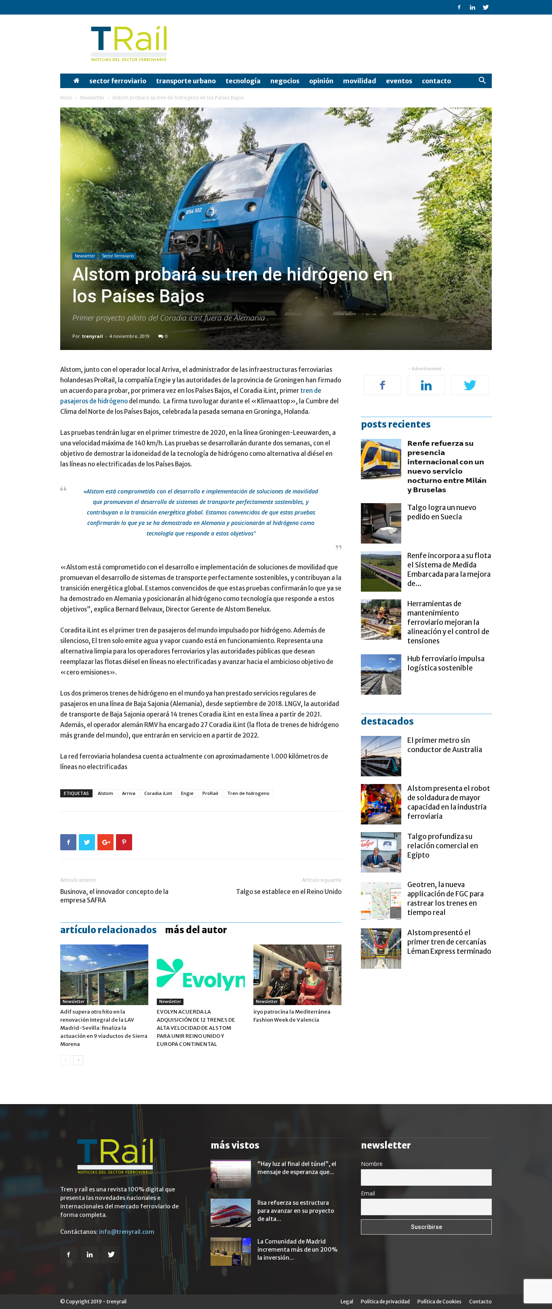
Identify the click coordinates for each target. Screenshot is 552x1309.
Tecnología (243, 81)
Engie (187, 793)
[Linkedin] (472, 7)
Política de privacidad (385, 1301)
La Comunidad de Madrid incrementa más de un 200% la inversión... (297, 1249)
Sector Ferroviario (117, 81)
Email (368, 1193)
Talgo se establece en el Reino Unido (288, 892)
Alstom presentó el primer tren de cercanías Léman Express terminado (449, 942)
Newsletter (92, 97)
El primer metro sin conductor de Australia (444, 745)
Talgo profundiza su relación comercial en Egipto (442, 846)
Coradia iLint (158, 793)
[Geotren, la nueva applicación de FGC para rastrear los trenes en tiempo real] (381, 900)
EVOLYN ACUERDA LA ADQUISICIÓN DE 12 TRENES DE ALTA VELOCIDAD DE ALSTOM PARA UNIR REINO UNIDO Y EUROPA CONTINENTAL (196, 1028)
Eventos (399, 81)
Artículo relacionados (108, 930)
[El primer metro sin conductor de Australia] (381, 756)
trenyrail (92, 336)
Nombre (372, 1164)
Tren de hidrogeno (248, 793)
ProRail (210, 793)
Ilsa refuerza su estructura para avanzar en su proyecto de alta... (295, 1211)
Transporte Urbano (186, 81)
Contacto (436, 81)
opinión (321, 81)
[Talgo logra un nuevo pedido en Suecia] (381, 523)
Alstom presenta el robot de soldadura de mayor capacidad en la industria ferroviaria (448, 802)
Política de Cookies (439, 1301)
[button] (482, 81)
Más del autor (196, 930)
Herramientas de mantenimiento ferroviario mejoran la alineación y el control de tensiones (448, 622)
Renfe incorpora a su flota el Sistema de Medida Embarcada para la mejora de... (449, 569)
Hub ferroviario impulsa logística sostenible (446, 663)
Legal (347, 1301)
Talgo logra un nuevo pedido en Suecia (441, 512)
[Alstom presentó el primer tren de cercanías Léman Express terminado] (381, 948)
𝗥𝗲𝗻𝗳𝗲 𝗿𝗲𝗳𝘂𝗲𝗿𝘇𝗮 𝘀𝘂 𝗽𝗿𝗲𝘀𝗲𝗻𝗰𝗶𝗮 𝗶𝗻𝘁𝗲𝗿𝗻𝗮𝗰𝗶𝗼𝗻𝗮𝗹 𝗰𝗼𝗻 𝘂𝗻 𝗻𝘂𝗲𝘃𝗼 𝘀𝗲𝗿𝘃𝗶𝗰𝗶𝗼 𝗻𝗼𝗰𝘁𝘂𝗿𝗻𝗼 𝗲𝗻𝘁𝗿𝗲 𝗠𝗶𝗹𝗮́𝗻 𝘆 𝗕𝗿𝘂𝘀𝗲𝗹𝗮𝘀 (447, 466)
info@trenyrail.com (126, 1231)
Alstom (105, 793)
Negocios (284, 81)
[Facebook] (459, 7)
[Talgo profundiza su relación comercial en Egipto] (381, 852)
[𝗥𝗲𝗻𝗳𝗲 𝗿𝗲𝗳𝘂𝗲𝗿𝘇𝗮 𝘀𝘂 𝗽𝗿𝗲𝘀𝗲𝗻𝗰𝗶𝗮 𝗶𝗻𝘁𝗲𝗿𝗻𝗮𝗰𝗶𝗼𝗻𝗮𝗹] (381, 459)
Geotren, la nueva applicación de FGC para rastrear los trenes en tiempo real (445, 898)
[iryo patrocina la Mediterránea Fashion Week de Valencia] (297, 974)
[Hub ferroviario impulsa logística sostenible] (381, 674)
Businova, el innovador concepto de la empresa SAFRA (114, 896)
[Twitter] (486, 7)
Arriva (128, 793)
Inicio (66, 97)
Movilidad (359, 81)
